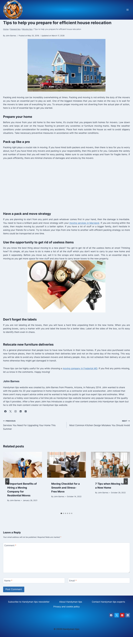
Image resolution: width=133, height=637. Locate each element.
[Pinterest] (122, 615)
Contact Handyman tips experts (108, 602)
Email (73, 580)
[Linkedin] (127, 615)
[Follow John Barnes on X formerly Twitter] (10, 411)
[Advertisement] (66, 185)
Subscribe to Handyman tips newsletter (28, 602)
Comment (10, 545)
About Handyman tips (70, 602)
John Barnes (15, 500)
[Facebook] (111, 615)
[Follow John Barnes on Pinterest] (25, 411)
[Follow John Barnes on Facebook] (5, 411)
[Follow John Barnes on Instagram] (15, 411)
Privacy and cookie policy (66, 606)
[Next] (126, 481)
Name (8, 580)
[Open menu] (127, 10)
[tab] (61, 513)
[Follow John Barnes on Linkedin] (20, 411)
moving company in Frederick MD (80, 368)
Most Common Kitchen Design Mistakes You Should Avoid (99, 423)
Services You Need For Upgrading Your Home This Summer (29, 425)
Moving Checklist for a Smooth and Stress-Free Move (65, 487)
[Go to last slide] (7, 481)
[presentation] (22, 465)
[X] (116, 615)
